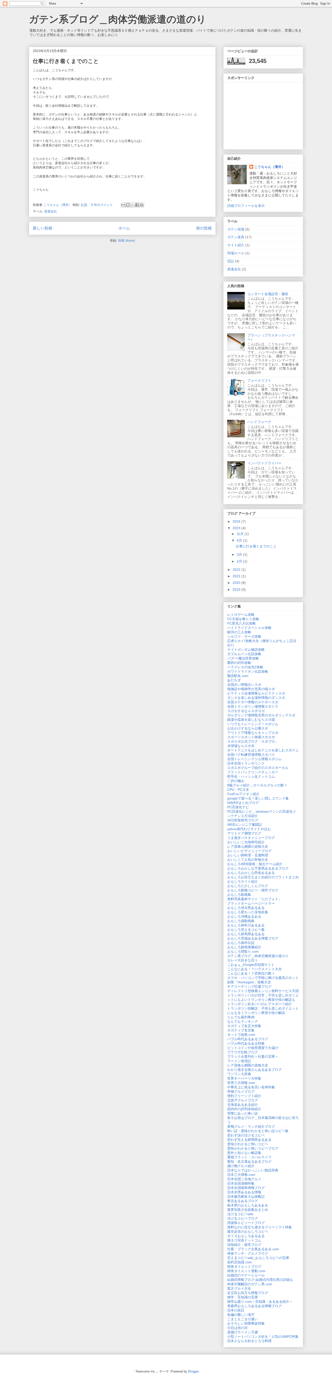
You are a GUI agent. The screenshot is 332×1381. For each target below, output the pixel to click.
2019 (237, 589)
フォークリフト (259, 380)
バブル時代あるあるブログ (247, 1039)
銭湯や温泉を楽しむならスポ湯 (251, 719)
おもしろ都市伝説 (240, 943)
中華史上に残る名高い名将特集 (251, 1087)
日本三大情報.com (241, 1175)
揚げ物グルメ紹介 (240, 1166)
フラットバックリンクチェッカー (252, 772)
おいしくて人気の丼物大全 (247, 860)
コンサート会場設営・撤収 (267, 294)
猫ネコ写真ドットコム (244, 1240)
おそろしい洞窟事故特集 (246, 1323)
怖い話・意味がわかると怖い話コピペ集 (257, 1131)
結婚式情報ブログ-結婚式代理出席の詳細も (260, 1280)
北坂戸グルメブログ (242, 1100)
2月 (240, 561)
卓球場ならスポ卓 (240, 746)
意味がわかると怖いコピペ (247, 1144)
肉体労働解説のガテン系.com (249, 1284)
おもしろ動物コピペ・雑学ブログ (252, 890)
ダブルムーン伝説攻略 (244, 654)
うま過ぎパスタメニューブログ (251, 838)
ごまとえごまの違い (242, 1319)
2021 (237, 576)
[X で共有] (132, 204)
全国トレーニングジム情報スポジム (254, 759)
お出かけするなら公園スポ (247, 728)
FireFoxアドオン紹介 (243, 794)
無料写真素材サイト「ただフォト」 (254, 899)
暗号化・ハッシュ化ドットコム (251, 776)
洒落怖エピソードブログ (246, 1223)
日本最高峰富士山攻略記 (246, 1196)
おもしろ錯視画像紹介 (244, 947)
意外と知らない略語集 (244, 1153)
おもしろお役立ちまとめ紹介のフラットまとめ (263, 877)
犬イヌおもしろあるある (246, 1236)
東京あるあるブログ (242, 1201)
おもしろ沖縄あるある (244, 916)
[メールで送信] (123, 204)
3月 (240, 554)
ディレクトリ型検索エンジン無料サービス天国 (263, 991)
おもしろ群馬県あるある (246, 934)
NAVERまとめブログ (243, 803)
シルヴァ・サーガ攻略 (244, 636)
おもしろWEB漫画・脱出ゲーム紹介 (254, 864)
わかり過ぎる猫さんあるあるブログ (254, 1070)
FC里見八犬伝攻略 (241, 623)
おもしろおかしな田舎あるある (251, 873)
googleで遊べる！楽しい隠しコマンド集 (258, 798)
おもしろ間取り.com (243, 951)
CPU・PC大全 (238, 790)
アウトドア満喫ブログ (244, 833)
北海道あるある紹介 (242, 1105)
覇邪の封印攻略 (239, 663)
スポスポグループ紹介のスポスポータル (257, 768)
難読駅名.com (237, 676)
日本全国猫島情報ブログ (246, 1188)
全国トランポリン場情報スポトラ (252, 706)
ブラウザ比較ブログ (242, 1052)
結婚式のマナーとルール (246, 1275)
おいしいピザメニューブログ (249, 851)
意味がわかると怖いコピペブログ (252, 1148)
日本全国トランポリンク (246, 763)
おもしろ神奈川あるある (246, 925)
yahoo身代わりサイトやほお (249, 829)
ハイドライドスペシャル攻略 (249, 628)
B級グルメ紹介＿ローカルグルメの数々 (257, 785)
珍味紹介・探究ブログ (244, 1245)
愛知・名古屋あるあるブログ (249, 1161)
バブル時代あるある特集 (246, 1043)
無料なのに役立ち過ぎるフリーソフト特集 (259, 1227)
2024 (237, 521)
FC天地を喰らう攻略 (243, 619)
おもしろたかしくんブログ (247, 886)
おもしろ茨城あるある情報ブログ (252, 938)
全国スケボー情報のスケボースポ (252, 702)
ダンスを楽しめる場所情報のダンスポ (256, 698)
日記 (230, 261)
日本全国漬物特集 (240, 1183)
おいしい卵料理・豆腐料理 (247, 855)
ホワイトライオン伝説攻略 (247, 671)
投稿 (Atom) (126, 240)
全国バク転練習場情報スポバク (251, 754)
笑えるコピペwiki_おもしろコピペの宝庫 (258, 1258)
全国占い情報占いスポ (244, 684)
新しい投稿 (42, 228)
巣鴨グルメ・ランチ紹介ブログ (251, 1126)
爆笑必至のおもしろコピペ (247, 1231)
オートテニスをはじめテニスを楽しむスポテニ (263, 750)
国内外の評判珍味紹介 (244, 1109)
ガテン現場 (235, 229)
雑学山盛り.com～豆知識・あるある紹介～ (260, 1301)
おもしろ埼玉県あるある (246, 908)
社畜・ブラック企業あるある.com (253, 1249)
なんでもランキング (242, 1021)
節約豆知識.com (239, 1262)
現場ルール (235, 253)
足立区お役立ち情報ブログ (247, 1293)
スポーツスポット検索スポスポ (251, 737)
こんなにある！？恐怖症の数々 (251, 973)
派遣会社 (50, 211)
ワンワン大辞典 (239, 1074)
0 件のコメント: (103, 205)
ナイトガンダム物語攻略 (246, 649)
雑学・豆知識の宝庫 (242, 1297)
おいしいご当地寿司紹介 (246, 842)
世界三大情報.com (241, 1083)
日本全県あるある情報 (244, 1192)
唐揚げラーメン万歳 (242, 1332)
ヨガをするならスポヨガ (246, 711)
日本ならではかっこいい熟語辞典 (252, 1170)
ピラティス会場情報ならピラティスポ (256, 693)
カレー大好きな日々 (242, 960)
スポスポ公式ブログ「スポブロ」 (252, 741)
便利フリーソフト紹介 (244, 1096)
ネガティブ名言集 (240, 1030)
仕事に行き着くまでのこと (66, 61)
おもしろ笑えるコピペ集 (246, 930)
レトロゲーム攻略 (240, 614)
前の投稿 (204, 228)
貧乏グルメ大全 (239, 1288)
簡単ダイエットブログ (244, 1266)
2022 (237, 570)
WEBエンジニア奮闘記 (244, 825)
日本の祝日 (235, 1310)
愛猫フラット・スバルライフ (249, 1157)
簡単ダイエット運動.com (246, 1271)
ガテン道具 (235, 237)
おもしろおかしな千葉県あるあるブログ (257, 868)
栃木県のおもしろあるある (247, 1205)
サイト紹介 (235, 245)
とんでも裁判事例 (240, 1017)
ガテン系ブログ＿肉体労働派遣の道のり (117, 19)
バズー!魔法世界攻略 (243, 658)
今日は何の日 (237, 1328)
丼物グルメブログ (240, 1091)
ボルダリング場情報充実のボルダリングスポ (261, 715)
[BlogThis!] (127, 204)
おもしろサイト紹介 (242, 881)
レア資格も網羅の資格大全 (247, 846)
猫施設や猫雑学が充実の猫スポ (251, 689)
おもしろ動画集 (239, 895)
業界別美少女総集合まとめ (247, 1210)
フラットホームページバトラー (251, 903)
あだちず (234, 680)
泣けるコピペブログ (242, 1218)
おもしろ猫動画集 (240, 921)
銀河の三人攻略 (239, 632)
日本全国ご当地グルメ (244, 1179)
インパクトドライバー (264, 463)
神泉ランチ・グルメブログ (247, 1253)
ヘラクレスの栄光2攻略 (245, 667)
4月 (240, 540)
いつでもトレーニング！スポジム (252, 724)
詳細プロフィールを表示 (246, 206)
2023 (237, 528)
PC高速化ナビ (238, 807)
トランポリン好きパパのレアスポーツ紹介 (259, 1004)
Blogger (193, 1371)
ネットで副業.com (241, 1035)
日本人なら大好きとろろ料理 (249, 1341)
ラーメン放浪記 (239, 1061)
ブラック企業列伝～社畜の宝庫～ (252, 1056)
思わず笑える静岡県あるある (249, 1140)
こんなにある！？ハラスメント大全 (254, 969)
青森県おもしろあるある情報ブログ (254, 1306)
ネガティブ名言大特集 (244, 1026)
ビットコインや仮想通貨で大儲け (252, 1048)
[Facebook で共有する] (137, 204)
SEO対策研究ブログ (242, 820)
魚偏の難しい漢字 (240, 1315)
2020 (237, 583)
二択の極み (235, 781)
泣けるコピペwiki (240, 1214)
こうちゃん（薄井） (269, 167)
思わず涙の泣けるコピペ (246, 1135)
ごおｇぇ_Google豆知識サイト (250, 965)
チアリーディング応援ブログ (249, 986)
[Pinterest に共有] (141, 204)
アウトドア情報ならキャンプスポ (252, 733)
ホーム (124, 228)
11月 (241, 534)
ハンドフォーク (259, 422)
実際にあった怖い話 (242, 1113)
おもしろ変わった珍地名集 (247, 912)
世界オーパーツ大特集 (244, 1078)
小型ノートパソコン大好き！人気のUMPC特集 (262, 1336)
